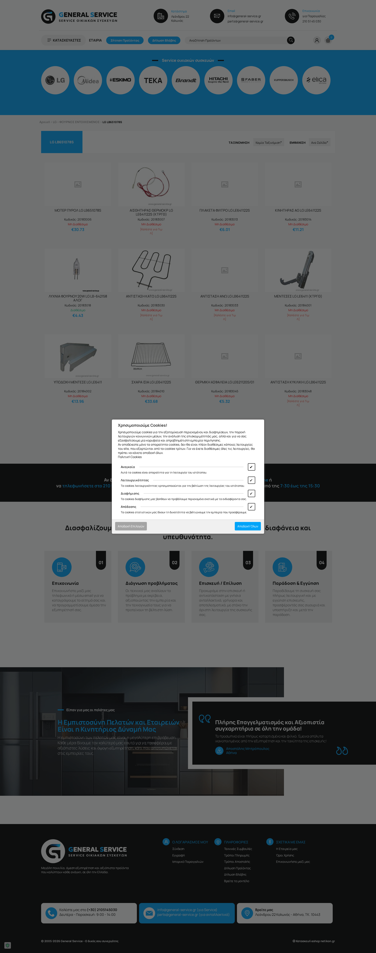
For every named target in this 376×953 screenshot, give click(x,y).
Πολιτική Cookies (130, 457)
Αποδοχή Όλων (247, 526)
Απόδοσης (128, 507)
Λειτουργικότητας (135, 480)
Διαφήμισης (130, 493)
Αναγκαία (128, 467)
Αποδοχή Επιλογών (131, 526)
